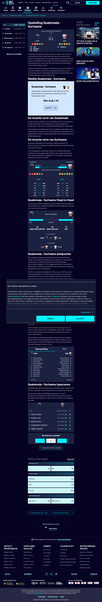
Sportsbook (20, 2)
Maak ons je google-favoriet (51, 448)
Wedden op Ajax (8, 561)
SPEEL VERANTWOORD (64, 539)
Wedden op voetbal (9, 555)
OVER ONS (74, 574)
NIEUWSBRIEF (28, 574)
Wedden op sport (8, 552)
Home (4, 15)
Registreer (93, 3)
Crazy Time (27, 558)
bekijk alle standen (14, 54)
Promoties (38, 2)
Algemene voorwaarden (86, 552)
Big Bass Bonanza (28, 564)
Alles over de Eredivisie (66, 565)
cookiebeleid (16, 296)
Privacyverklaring (52, 596)
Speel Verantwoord (85, 561)
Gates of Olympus (28, 555)
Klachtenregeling (84, 564)
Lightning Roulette (29, 561)
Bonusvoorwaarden (85, 558)
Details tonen (85, 312)
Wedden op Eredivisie (9, 558)
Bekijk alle (97, 24)
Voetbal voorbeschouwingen (67, 559)
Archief (62, 596)
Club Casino (63, 556)
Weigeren (50, 318)
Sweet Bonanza (28, 552)
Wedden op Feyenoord (10, 567)
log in (77, 3)
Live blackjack (47, 562)
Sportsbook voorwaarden (86, 555)
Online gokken (47, 553)
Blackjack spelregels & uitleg (67, 562)
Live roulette (46, 559)
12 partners (55, 296)
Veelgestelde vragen (85, 567)
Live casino (31, 2)
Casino (26, 2)
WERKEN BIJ (93, 574)
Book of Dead (27, 567)
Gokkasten (46, 565)
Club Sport (63, 553)
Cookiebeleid (41, 596)
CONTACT (7, 574)
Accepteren (80, 318)
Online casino (47, 550)
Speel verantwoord (46, 2)
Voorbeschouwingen (15, 15)
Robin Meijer (53, 528)
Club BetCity (55, 2)
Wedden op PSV (8, 564)
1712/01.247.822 (38, 593)
